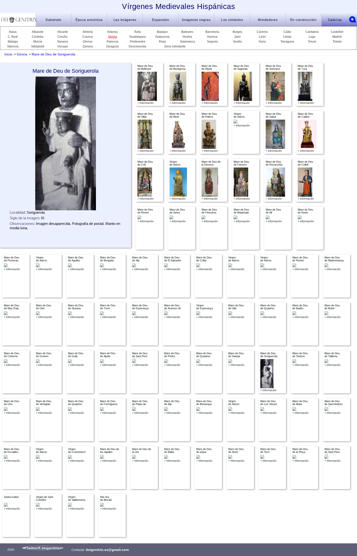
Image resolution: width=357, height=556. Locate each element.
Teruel (312, 41)
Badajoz (162, 32)
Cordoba (37, 36)
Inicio (8, 54)
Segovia (212, 41)
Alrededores (268, 20)
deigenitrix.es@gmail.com (107, 550)
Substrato (53, 20)
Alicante (62, 32)
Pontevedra (137, 41)
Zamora (88, 46)
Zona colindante (175, 46)
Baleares (187, 32)
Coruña (63, 36)
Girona (112, 36)
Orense (88, 41)
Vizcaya (62, 46)
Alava (13, 32)
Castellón (337, 32)
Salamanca (187, 41)
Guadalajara (137, 36)
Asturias (112, 32)
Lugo (312, 36)
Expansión (160, 20)
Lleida (287, 36)
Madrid (337, 36)
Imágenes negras (196, 20)
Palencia (112, 41)
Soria (262, 41)
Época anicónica (89, 20)
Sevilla (237, 41)
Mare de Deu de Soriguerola (53, 54)
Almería (88, 32)
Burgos (237, 32)
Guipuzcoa (162, 36)
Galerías (335, 20)
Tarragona (287, 41)
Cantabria (312, 32)
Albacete (37, 32)
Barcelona (212, 32)
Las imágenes (124, 20)
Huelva (187, 36)
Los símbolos (232, 20)
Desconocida (137, 46)
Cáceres (262, 32)
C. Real (13, 36)
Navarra (62, 41)
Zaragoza (112, 46)
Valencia (12, 46)
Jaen (237, 36)
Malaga (13, 41)
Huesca (212, 36)
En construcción (303, 20)
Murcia (37, 41)
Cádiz (287, 32)
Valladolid (37, 46)
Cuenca (87, 36)
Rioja (162, 41)
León (262, 36)
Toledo (337, 41)
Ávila (137, 32)
